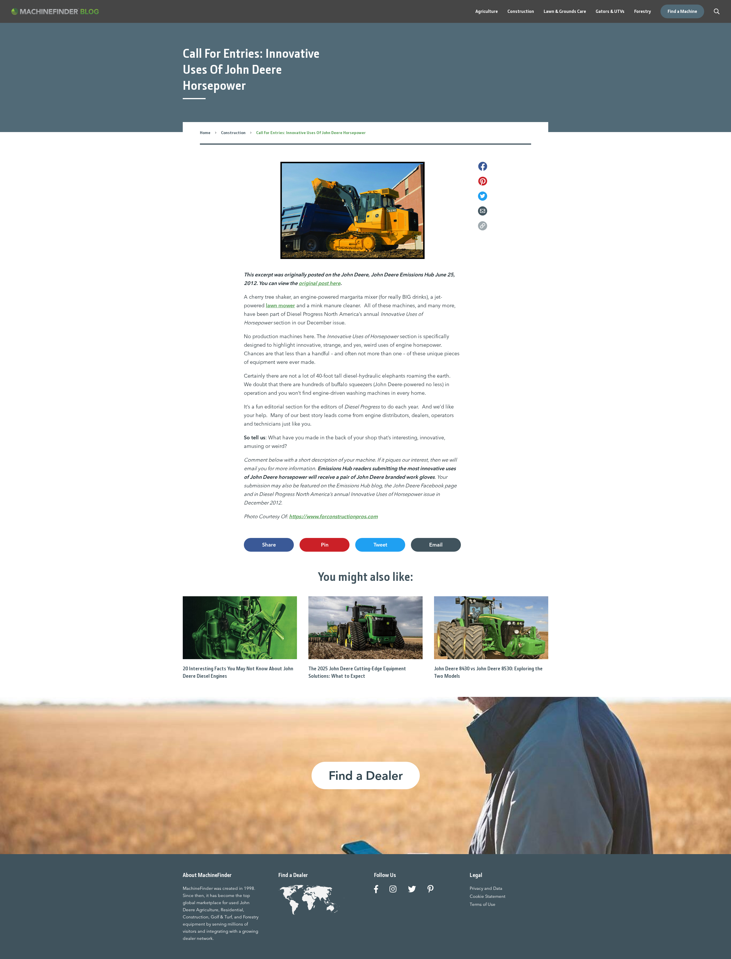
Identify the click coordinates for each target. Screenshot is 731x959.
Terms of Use (482, 904)
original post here (319, 283)
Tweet (380, 544)
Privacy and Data (486, 888)
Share (269, 544)
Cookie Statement (487, 896)
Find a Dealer (366, 775)
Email (436, 544)
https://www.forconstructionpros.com (333, 516)
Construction (233, 132)
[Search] (716, 11)
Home (205, 132)
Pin (324, 544)
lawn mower (280, 305)
